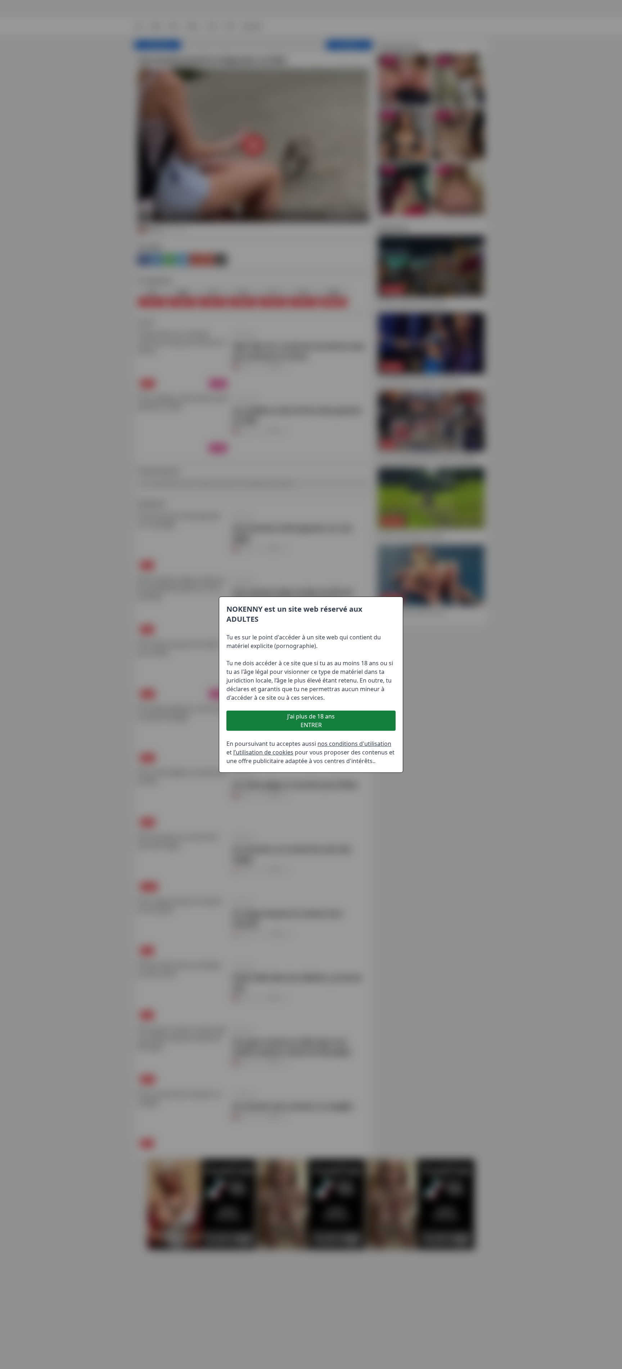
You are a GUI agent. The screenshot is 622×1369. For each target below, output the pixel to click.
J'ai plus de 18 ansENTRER (311, 720)
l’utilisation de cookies (263, 752)
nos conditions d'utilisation (354, 744)
